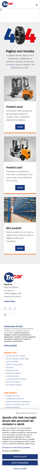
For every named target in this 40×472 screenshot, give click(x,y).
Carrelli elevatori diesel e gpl (17, 359)
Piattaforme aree (12, 396)
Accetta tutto (20, 457)
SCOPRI (20, 127)
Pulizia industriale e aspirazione (18, 402)
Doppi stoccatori (12, 370)
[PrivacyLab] (15, 451)
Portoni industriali (13, 407)
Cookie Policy (9, 301)
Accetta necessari (20, 463)
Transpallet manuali (14, 385)
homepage (9, 64)
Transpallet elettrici (13, 373)
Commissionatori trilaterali (16, 379)
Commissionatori (12, 376)
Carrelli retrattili (12, 362)
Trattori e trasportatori (14, 364)
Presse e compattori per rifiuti (17, 404)
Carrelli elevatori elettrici (16, 356)
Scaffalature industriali (15, 399)
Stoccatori (10, 367)
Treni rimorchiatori (13, 382)
